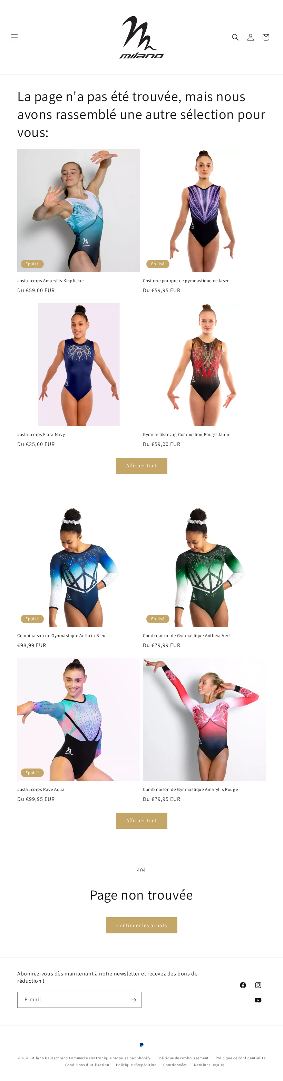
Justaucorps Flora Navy (41, 434)
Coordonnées (175, 1064)
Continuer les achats (141, 925)
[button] (14, 37)
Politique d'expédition (136, 1064)
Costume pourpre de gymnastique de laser (185, 281)
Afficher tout (141, 465)
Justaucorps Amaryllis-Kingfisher (50, 281)
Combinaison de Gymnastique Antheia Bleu (61, 635)
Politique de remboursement (183, 1057)
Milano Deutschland (49, 1057)
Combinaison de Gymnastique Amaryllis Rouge (190, 789)
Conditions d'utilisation (87, 1064)
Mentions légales (209, 1064)
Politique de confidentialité (241, 1057)
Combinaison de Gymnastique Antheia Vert (186, 635)
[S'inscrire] (133, 1000)
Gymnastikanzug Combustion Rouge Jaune (186, 434)
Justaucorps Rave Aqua (41, 789)
